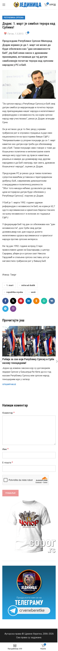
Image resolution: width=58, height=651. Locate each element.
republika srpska (14, 292)
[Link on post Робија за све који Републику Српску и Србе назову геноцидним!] (29, 341)
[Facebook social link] (5, 301)
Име (5, 449)
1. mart (9, 285)
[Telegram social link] (5, 309)
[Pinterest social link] (21, 301)
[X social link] (13, 301)
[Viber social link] (13, 309)
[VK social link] (52, 301)
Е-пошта (7, 462)
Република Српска (14, 17)
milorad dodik (28, 285)
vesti (33, 292)
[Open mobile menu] (4, 5)
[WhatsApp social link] (44, 301)
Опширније (9, 384)
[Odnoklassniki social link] (36, 301)
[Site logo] (27, 4)
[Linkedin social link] (29, 301)
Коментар (8, 412)
